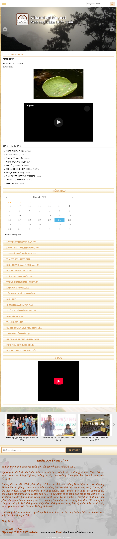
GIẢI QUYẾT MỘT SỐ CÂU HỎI (20, 176)
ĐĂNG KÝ (75, 450)
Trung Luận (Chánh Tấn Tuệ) (22, 282)
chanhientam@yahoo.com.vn (78, 532)
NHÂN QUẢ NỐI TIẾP (15, 162)
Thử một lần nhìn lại (18, 333)
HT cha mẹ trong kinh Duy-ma (22, 339)
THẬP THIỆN (11, 183)
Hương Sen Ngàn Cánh (19, 271)
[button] (58, 122)
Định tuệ (11, 299)
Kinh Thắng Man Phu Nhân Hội (22, 265)
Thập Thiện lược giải (18, 259)
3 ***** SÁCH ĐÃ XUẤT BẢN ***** (21, 253)
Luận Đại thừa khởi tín (19, 276)
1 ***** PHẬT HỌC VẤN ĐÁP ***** (21, 242)
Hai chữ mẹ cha (14, 316)
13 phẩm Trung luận (17, 288)
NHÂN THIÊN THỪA (15, 151)
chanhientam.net (47, 532)
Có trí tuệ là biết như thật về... (24, 328)
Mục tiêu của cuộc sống (20, 345)
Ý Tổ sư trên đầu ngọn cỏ (21, 311)
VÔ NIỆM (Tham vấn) (15, 180)
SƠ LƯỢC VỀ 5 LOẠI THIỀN (19, 169)
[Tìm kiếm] (112, 4)
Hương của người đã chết (21, 351)
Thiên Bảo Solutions (64, 537)
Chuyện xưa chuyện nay (19, 305)
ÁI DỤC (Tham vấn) (14, 172)
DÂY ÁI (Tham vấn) (14, 158)
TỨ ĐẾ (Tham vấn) (14, 165)
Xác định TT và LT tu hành (20, 293)
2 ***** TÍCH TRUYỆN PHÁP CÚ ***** (22, 248)
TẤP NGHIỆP (12, 155)
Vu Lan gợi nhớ (14, 322)
